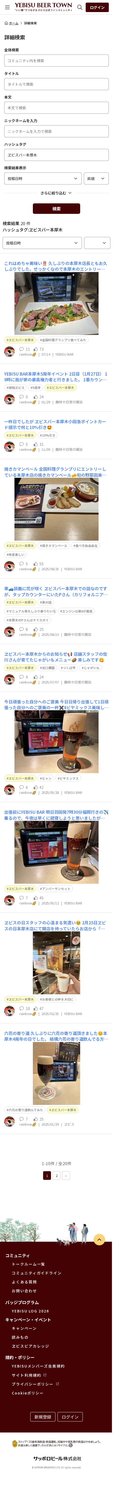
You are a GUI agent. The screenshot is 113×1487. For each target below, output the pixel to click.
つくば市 (69, 667)
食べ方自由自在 (86, 545)
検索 (56, 208)
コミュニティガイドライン (37, 1273)
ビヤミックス (69, 778)
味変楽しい (16, 554)
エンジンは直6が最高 (77, 611)
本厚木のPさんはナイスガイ (29, 620)
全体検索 (11, 49)
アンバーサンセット (56, 888)
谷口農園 (48, 667)
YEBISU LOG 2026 (30, 1311)
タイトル (11, 73)
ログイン (97, 7)
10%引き (48, 435)
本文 (8, 97)
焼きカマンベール (54, 545)
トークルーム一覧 (28, 1264)
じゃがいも (92, 667)
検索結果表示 (15, 167)
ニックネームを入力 (20, 120)
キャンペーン (24, 1328)
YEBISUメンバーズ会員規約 (38, 1366)
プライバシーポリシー (33, 1384)
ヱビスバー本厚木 (21, 340)
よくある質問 (24, 1281)
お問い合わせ (24, 1290)
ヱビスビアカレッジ (30, 1346)
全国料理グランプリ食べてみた (64, 340)
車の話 (47, 602)
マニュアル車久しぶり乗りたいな (32, 611)
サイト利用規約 (26, 1375)
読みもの (20, 1337)
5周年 (37, 387)
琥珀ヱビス (16, 387)
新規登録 (42, 1417)
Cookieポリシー (28, 1393)
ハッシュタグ (15, 144)
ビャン (47, 778)
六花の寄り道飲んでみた (26, 1110)
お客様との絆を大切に (58, 999)
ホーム (13, 23)
